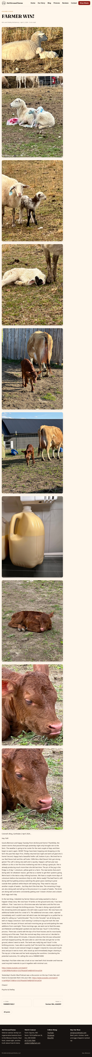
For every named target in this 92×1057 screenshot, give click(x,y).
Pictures (57, 3)
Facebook (50, 1035)
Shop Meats (84, 3)
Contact (74, 3)
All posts (7, 1012)
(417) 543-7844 (30, 1040)
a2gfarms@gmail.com (32, 1043)
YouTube (50, 1033)
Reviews (65, 3)
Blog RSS (50, 1038)
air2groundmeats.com (78, 1033)
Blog (49, 3)
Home (33, 3)
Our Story (41, 3)
